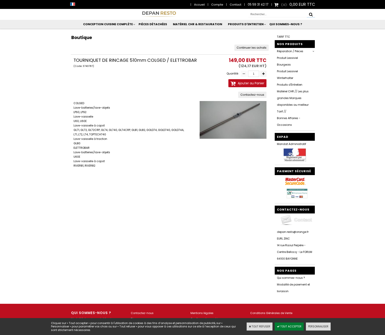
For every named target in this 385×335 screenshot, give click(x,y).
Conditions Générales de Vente (271, 313)
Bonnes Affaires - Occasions (288, 121)
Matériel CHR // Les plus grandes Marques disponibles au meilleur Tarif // (293, 101)
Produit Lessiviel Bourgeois (287, 61)
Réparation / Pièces (290, 51)
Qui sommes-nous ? (285, 24)
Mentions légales (201, 313)
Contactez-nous (142, 313)
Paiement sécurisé (294, 171)
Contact (235, 4)
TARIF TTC (283, 37)
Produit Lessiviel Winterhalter (287, 74)
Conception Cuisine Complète (108, 24)
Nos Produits (290, 44)
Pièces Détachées (153, 24)
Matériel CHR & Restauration (197, 24)
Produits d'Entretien (246, 24)
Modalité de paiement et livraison (293, 288)
